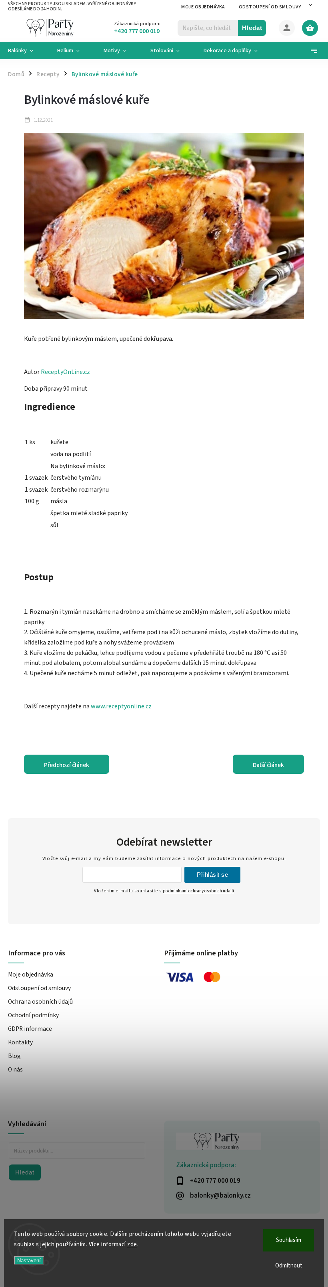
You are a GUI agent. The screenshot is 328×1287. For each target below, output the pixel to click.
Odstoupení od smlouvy (270, 7)
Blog (14, 1056)
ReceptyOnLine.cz (65, 372)
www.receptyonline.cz (121, 706)
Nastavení (29, 1260)
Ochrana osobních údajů (40, 1001)
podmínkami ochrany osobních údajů (198, 891)
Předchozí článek (66, 765)
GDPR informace (30, 1028)
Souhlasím (288, 1240)
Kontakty (20, 1042)
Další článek (268, 765)
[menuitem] (26, 50)
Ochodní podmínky (33, 1015)
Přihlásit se (212, 874)
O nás (15, 1069)
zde (132, 1244)
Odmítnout (288, 1265)
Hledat (252, 27)
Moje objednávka (203, 7)
